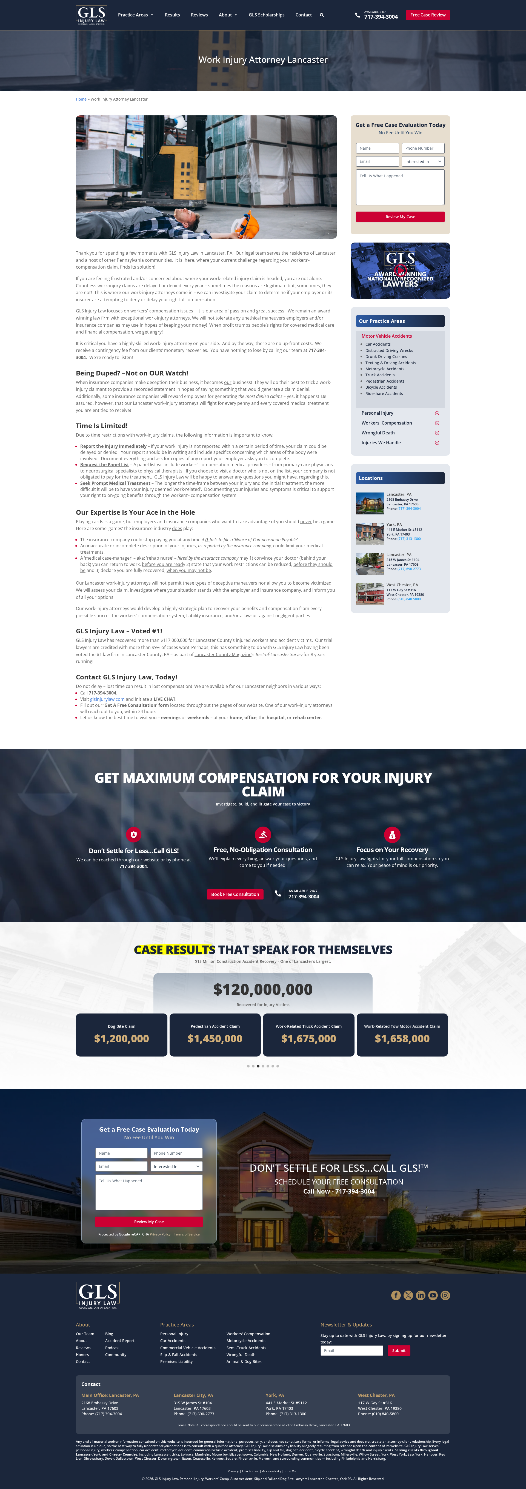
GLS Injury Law (166, 1478)
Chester (331, 1478)
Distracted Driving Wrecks (389, 350)
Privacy (233, 1471)
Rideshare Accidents (384, 393)
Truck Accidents (380, 374)
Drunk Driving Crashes (386, 356)
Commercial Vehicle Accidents (188, 1347)
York (343, 1478)
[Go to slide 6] (272, 1066)
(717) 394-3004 (409, 508)
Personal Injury (174, 1333)
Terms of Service (187, 1234)
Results (172, 15)
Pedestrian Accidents (384, 381)
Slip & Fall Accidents (178, 1354)
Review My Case (400, 216)
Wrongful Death (241, 1354)
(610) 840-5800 (409, 599)
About (225, 15)
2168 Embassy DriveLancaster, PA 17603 (99, 1405)
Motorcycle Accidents (384, 368)
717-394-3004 (381, 16)
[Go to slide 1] (248, 1066)
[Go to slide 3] (258, 1066)
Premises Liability (176, 1361)
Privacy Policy (160, 1234)
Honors (82, 1354)
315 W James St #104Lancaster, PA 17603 (193, 1405)
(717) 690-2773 (409, 568)
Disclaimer (250, 1471)
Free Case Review (428, 15)
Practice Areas (133, 15)
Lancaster (316, 1478)
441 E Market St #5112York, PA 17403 (286, 1405)
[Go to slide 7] (277, 1066)
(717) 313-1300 (409, 538)
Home (81, 99)
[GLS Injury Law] (91, 15)
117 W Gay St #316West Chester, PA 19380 (380, 1405)
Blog (109, 1333)
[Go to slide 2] (253, 1066)
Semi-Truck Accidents (246, 1347)
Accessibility (271, 1471)
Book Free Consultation (235, 894)
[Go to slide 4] (263, 1066)
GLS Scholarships (267, 15)
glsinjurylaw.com (107, 699)
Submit (399, 1350)
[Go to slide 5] (268, 1066)
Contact (304, 15)
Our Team (85, 1333)
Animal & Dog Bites (244, 1361)
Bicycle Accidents (381, 387)
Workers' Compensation (248, 1333)
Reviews (199, 15)
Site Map (291, 1471)
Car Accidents (378, 344)
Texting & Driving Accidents (390, 362)
